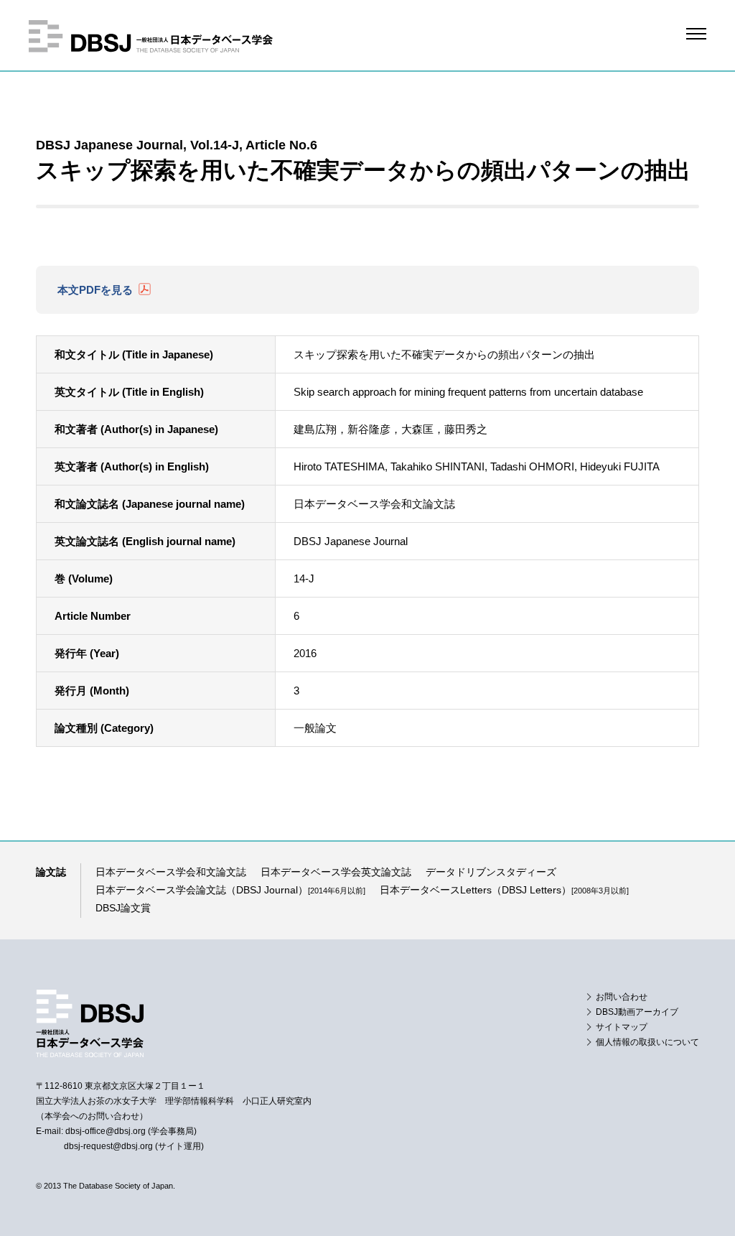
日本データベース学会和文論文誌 (170, 872)
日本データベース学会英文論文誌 (336, 872)
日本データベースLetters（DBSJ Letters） (504, 890)
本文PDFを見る (95, 290)
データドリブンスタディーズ (491, 872)
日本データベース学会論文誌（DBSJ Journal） (230, 890)
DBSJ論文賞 (123, 908)
